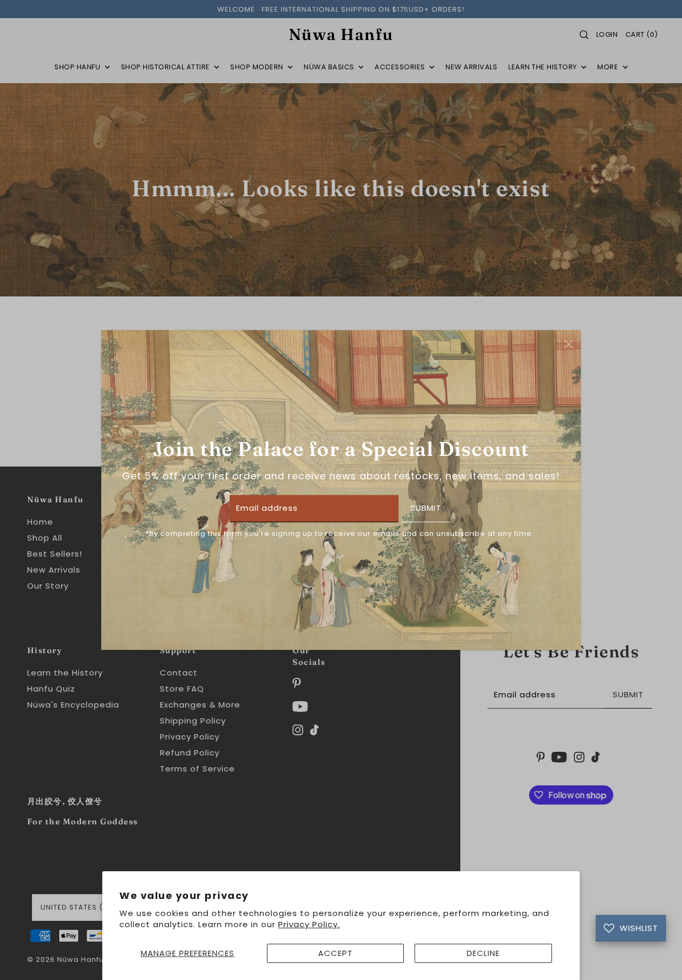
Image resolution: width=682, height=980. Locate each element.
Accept (335, 953)
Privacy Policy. (309, 924)
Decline (483, 953)
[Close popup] (568, 344)
